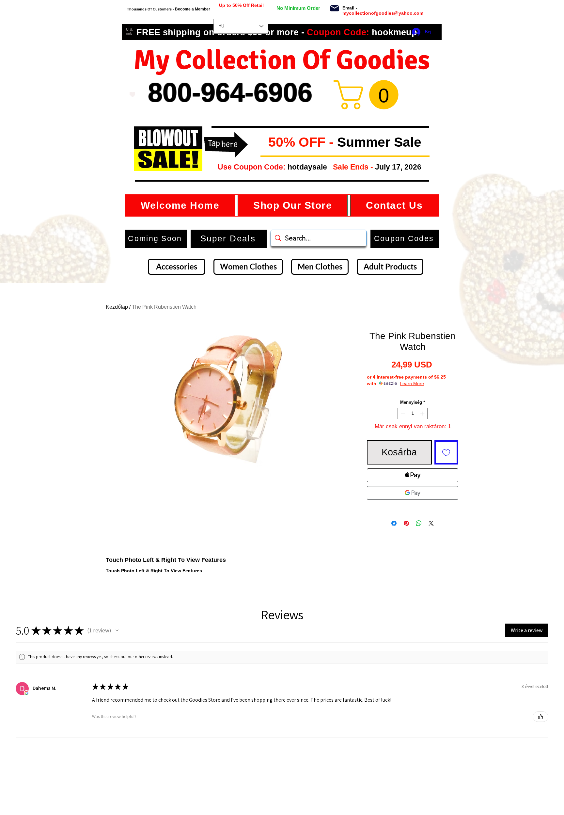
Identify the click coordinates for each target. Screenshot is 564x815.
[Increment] (423, 413)
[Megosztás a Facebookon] (394, 523)
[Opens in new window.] (26, 692)
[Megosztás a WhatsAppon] (419, 523)
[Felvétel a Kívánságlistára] (446, 452)
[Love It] (132, 94)
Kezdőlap (117, 307)
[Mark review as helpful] (540, 716)
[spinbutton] (412, 413)
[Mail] (334, 8)
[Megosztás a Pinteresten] (406, 523)
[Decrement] (402, 413)
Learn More (412, 383)
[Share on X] (431, 523)
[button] (263, 142)
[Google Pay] (412, 493)
